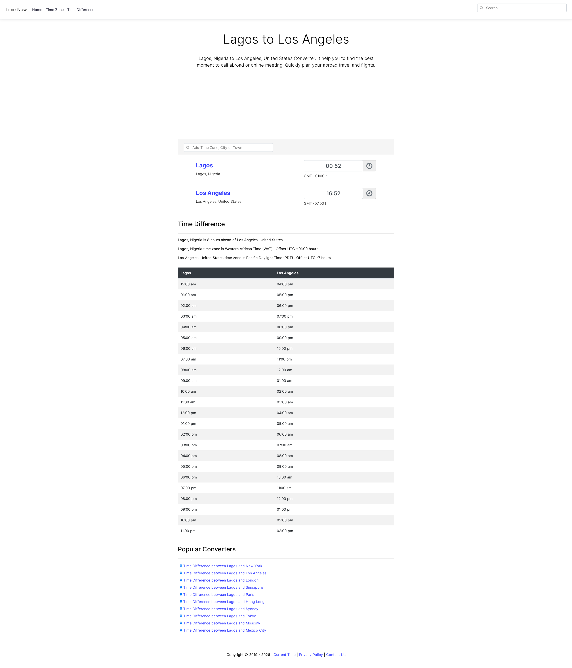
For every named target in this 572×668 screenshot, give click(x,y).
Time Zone (55, 9)
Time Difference (80, 9)
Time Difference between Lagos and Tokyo (219, 616)
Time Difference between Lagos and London (221, 580)
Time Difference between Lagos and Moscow (221, 623)
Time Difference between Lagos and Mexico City (224, 630)
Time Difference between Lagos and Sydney (220, 609)
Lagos (204, 165)
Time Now (16, 9)
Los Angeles (213, 192)
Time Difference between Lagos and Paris (218, 594)
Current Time (284, 654)
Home (37, 9)
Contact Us (335, 654)
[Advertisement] (286, 104)
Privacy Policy (311, 654)
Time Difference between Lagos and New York (222, 566)
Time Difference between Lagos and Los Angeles (224, 573)
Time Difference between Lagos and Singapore (223, 587)
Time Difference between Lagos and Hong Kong (224, 601)
